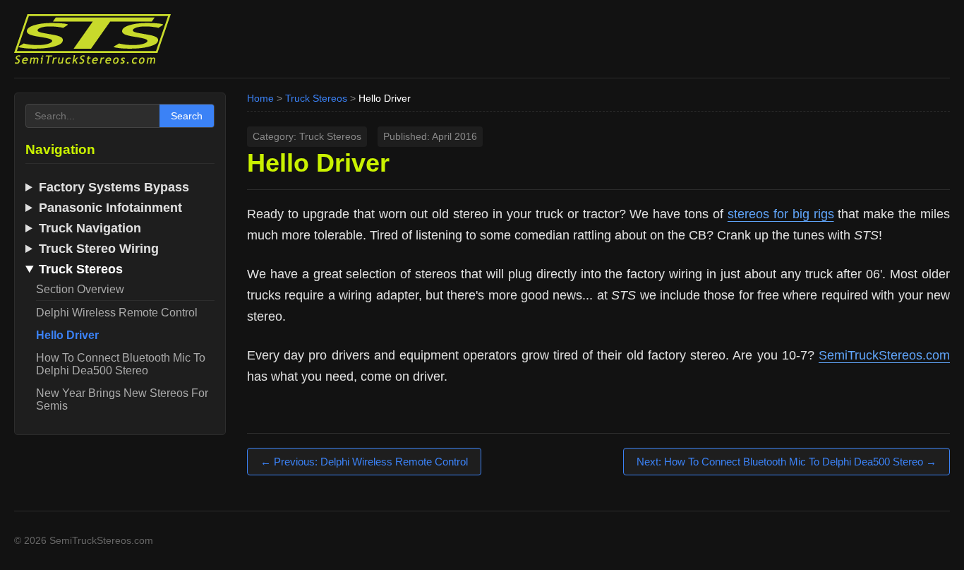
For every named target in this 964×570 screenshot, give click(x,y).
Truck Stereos (316, 98)
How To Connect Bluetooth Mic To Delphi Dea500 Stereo (120, 364)
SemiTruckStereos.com (884, 355)
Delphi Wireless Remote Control (117, 313)
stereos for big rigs (781, 214)
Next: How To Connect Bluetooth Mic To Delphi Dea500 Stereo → (786, 462)
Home (260, 98)
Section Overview (80, 289)
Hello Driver (67, 335)
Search (187, 115)
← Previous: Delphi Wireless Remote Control (364, 462)
